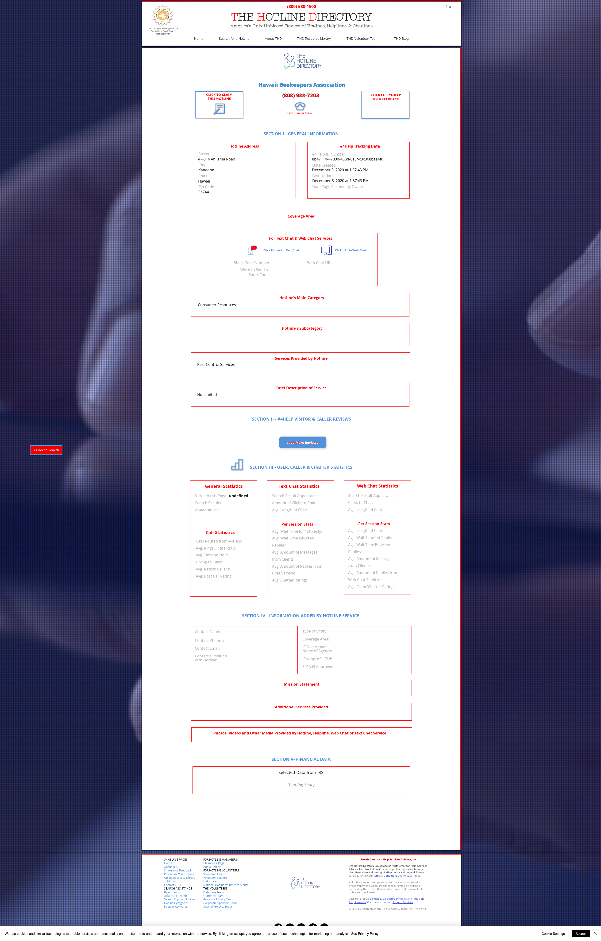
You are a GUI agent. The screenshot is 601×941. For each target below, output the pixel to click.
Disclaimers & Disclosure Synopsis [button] (386, 898)
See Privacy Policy (364, 933)
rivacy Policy (412, 875)
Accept (581, 933)
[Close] (595, 933)
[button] (172, 885)
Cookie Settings (553, 933)
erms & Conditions (386, 875)
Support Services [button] (403, 902)
